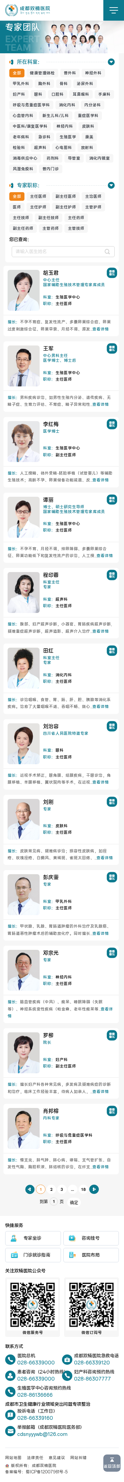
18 (83, 1189)
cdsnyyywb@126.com (42, 1434)
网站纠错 (78, 1458)
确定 (74, 1203)
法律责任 (35, 1458)
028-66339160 (35, 1418)
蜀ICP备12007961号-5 (47, 1472)
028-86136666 (35, 1395)
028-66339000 (36, 1363)
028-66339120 (92, 1363)
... (72, 1189)
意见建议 (57, 1458)
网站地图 (13, 1458)
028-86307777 (92, 1379)
